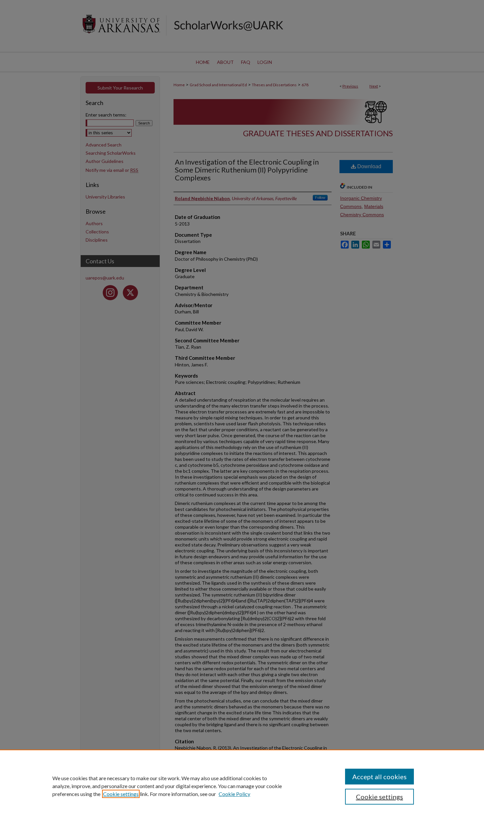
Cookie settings (121, 794)
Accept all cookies (379, 777)
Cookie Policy (234, 794)
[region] (242, 786)
